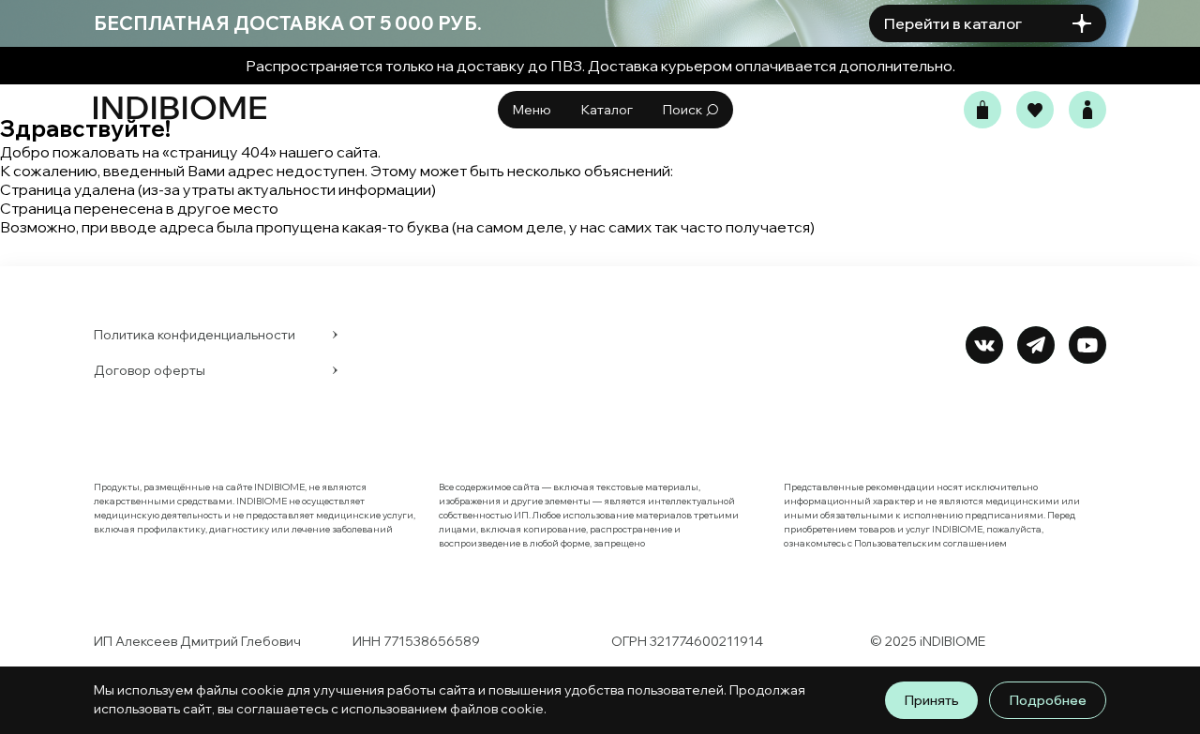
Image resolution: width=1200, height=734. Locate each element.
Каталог (607, 109)
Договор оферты (149, 370)
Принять (931, 700)
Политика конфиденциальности (194, 334)
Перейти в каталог (953, 23)
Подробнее (1048, 700)
